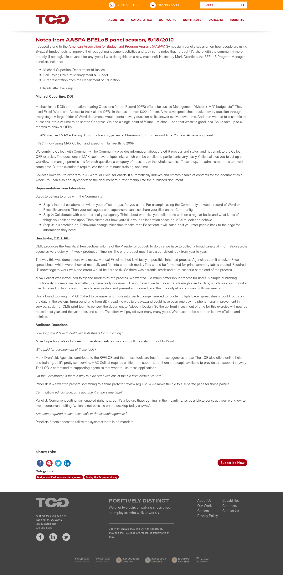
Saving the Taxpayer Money (101, 477)
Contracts (192, 20)
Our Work (167, 20)
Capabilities (141, 20)
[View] (141, 515)
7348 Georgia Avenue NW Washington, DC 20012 (51, 517)
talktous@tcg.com (46, 523)
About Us (116, 20)
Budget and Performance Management (59, 477)
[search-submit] (242, 5)
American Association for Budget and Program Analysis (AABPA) (117, 46)
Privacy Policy (207, 515)
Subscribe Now (232, 462)
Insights (237, 20)
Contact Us (127, 4)
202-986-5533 (168, 4)
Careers (215, 20)
